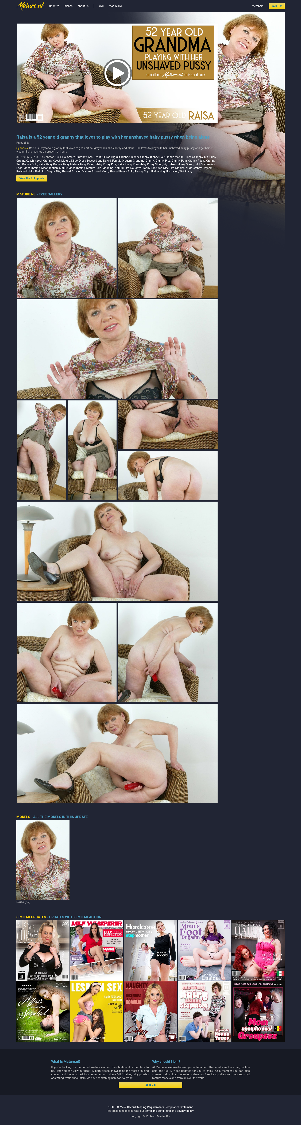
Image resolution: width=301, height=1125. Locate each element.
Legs (19, 168)
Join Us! (277, 6)
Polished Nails (25, 171)
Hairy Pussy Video (151, 164)
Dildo (74, 160)
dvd (101, 6)
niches (68, 6)
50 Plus (61, 157)
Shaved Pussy (118, 171)
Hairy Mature (71, 164)
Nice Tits (168, 168)
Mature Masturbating (72, 168)
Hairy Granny (54, 164)
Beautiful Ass (102, 157)
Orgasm (208, 168)
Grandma (138, 160)
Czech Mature (61, 160)
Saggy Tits (53, 171)
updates (54, 6)
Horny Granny (186, 164)
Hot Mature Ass (205, 164)
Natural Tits (122, 168)
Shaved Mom (100, 171)
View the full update (31, 178)
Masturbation (49, 168)
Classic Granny (194, 157)
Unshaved (172, 171)
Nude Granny (194, 168)
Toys (147, 171)
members (257, 6)
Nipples (179, 168)
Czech (30, 160)
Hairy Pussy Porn (128, 164)
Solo (130, 171)
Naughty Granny (140, 168)
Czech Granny (43, 160)
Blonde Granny (140, 157)
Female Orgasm (122, 160)
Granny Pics (163, 160)
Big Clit (115, 157)
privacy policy (185, 1110)
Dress (82, 160)
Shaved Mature (81, 171)
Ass (90, 157)
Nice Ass (156, 168)
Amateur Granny (77, 157)
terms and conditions (158, 1110)
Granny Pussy (196, 160)
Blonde (125, 157)
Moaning (107, 168)
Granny (150, 160)
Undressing (158, 171)
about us (83, 6)
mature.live (115, 6)
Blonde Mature (174, 157)
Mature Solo (93, 168)
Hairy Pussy (87, 164)
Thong (139, 171)
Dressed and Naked (99, 160)
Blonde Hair (157, 157)
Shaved (66, 171)
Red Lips (40, 171)
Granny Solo (29, 164)
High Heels (170, 164)
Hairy (41, 164)
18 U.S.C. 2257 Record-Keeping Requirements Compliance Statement (150, 1107)
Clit (206, 157)
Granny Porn (179, 160)
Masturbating (32, 168)
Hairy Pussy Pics (106, 164)
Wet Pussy (185, 171)
